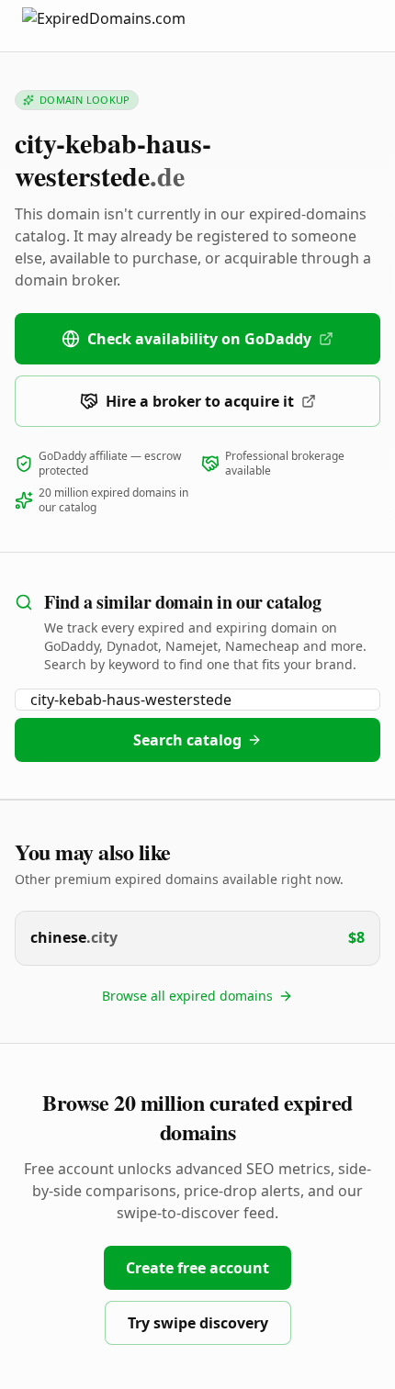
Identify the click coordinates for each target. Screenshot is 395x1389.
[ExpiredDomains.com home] (123, 25)
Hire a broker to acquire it (200, 401)
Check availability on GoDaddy (199, 339)
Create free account (197, 1268)
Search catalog (187, 740)
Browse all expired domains (187, 995)
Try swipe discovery (198, 1323)
